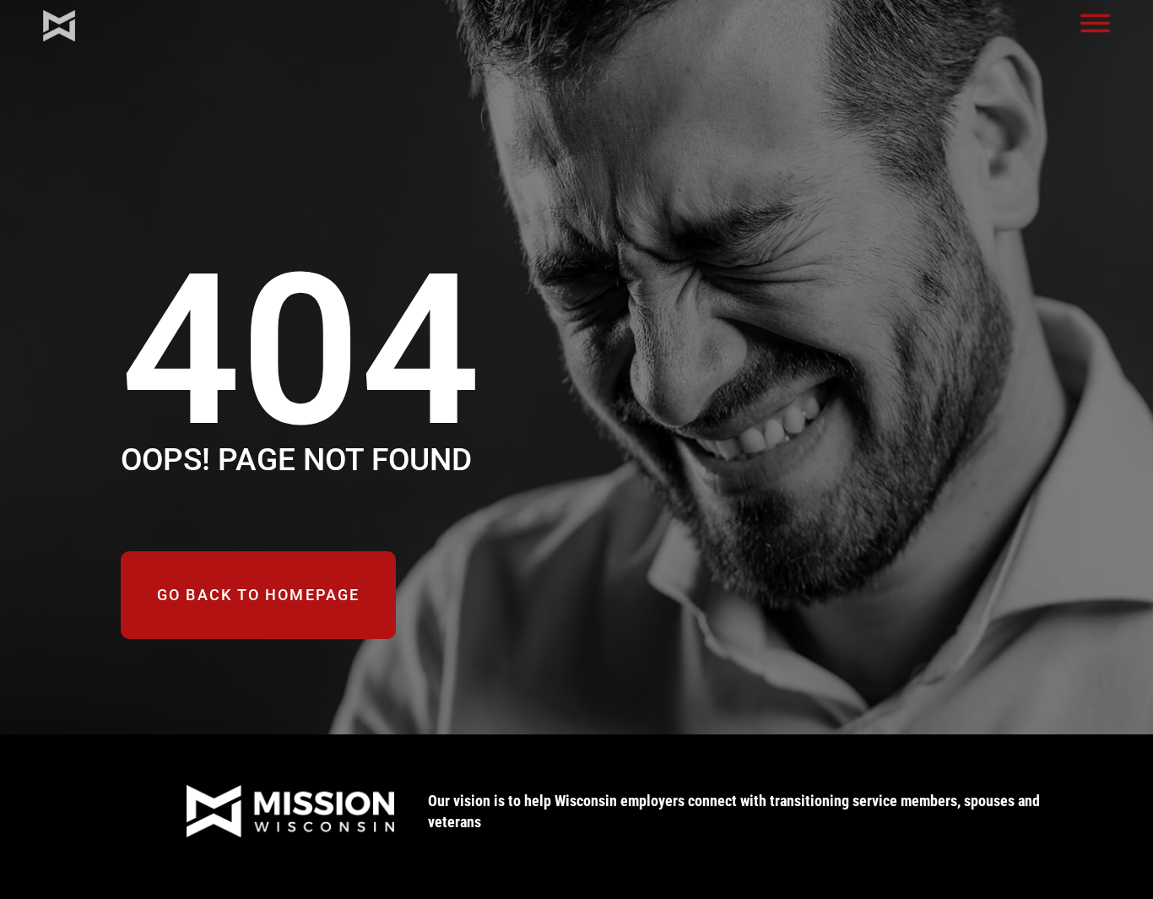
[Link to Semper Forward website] (246, 811)
